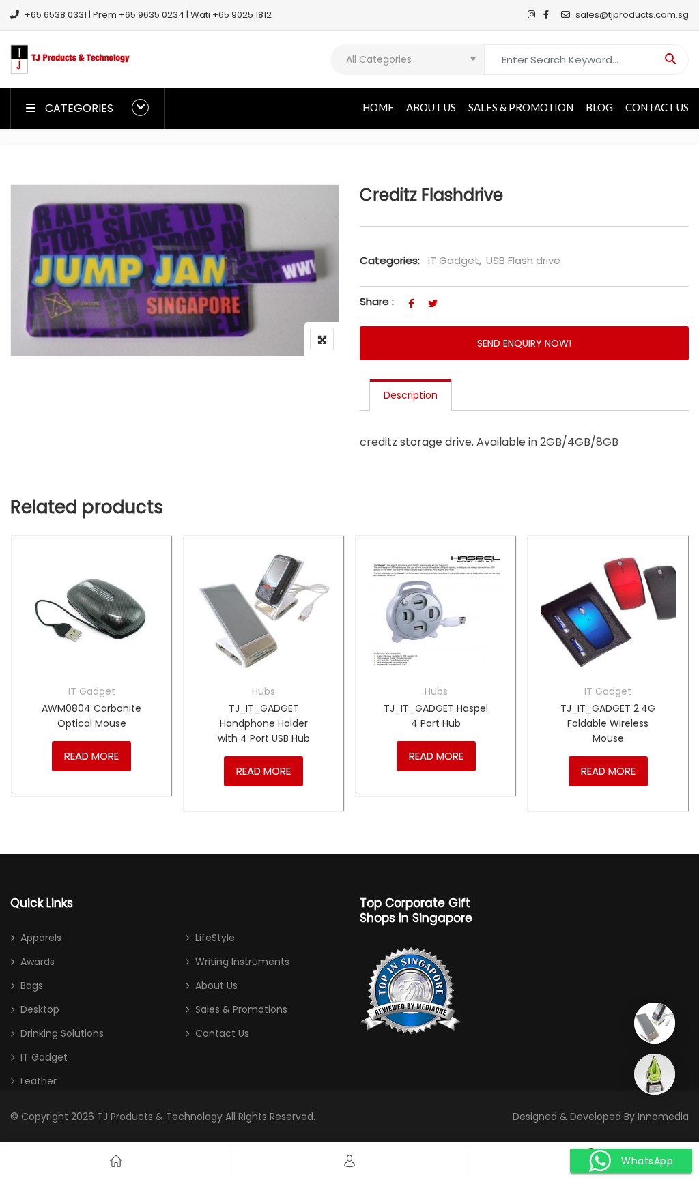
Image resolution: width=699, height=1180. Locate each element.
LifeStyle (215, 938)
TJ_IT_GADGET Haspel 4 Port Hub (436, 716)
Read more (91, 756)
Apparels (40, 938)
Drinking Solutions (62, 1033)
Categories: (390, 260)
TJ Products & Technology (160, 1116)
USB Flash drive (523, 260)
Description (411, 395)
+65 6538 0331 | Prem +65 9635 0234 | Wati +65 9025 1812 (148, 14)
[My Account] (349, 1161)
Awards (37, 961)
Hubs (263, 691)
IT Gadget (453, 260)
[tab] (410, 395)
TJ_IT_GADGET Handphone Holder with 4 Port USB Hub (264, 723)
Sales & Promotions (241, 1009)
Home (378, 107)
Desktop (39, 1009)
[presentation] (19, 687)
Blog (599, 107)
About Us (431, 107)
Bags (31, 985)
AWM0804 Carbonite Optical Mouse (91, 716)
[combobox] (407, 59)
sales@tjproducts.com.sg (632, 14)
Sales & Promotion (520, 107)
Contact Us (657, 107)
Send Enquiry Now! (524, 343)
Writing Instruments (242, 961)
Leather (38, 1081)
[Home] (116, 1161)
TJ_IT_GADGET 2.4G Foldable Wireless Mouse (607, 723)
